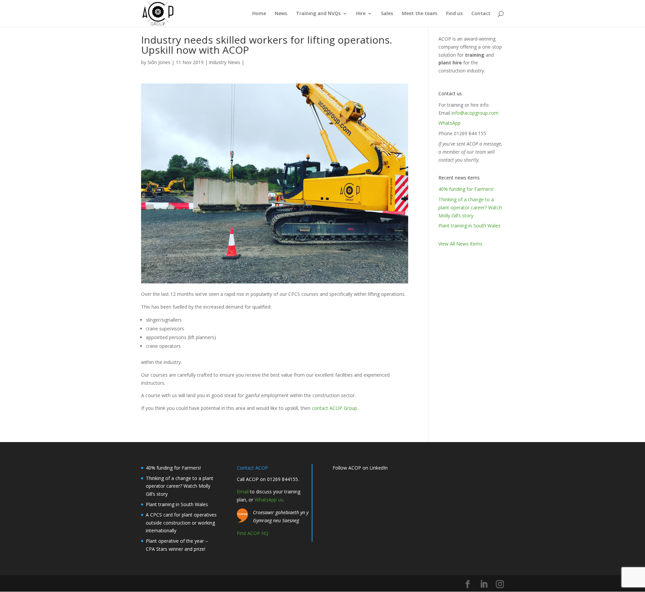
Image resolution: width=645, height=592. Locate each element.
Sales (387, 13)
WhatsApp (449, 123)
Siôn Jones (158, 62)
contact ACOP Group (334, 408)
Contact (480, 13)
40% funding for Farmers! (465, 189)
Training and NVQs (318, 13)
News (281, 13)
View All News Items (460, 243)
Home (259, 13)
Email (243, 491)
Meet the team (419, 13)
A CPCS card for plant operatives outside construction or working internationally (181, 523)
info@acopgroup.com (475, 113)
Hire (361, 13)
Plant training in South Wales (469, 225)
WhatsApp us (269, 499)
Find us (454, 13)
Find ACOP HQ (252, 533)
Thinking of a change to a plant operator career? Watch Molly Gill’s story (470, 207)
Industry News (224, 62)
